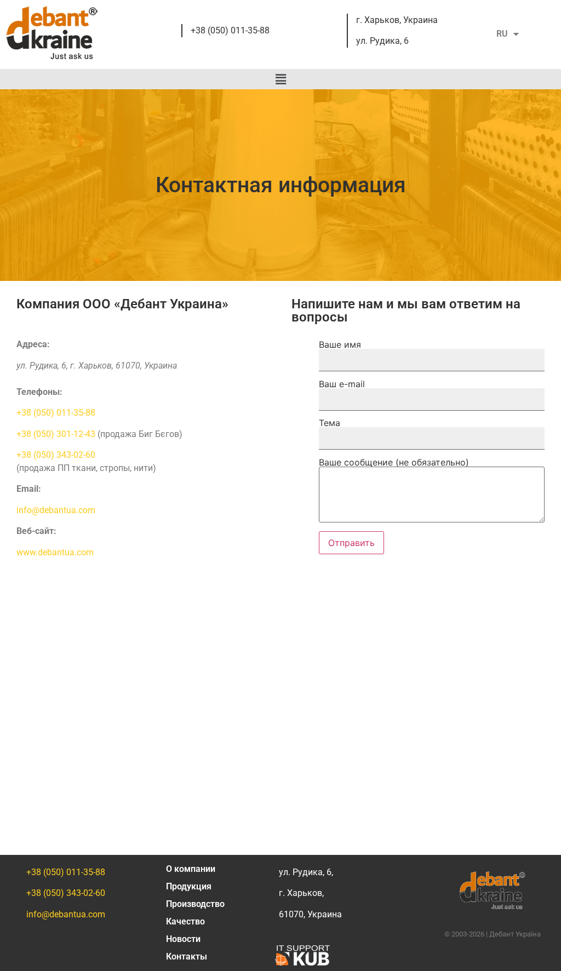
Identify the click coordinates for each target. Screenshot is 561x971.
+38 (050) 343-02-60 (55, 455)
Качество (185, 921)
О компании (190, 869)
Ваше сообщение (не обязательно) (394, 463)
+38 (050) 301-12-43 (55, 434)
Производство (195, 904)
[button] (280, 79)
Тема (329, 423)
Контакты (186, 956)
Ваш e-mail (342, 384)
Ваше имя (340, 345)
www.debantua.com (55, 552)
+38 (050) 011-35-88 (230, 30)
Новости (183, 939)
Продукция (188, 886)
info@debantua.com (55, 510)
